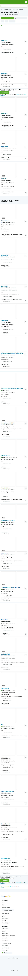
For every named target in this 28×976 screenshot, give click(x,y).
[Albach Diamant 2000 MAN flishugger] (14, 782)
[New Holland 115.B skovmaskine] (14, 645)
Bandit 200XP (4, 73)
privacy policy (19, 94)
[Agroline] (1, 9)
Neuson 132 (4, 757)
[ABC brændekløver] (14, 715)
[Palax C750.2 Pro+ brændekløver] (14, 479)
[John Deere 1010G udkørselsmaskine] (14, 849)
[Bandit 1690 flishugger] (14, 32)
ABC (2, 724)
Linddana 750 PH (5, 255)
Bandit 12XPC (4, 146)
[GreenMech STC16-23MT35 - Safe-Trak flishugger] (14, 578)
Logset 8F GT (4, 286)
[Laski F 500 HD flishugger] (14, 544)
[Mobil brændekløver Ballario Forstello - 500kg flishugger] (14, 344)
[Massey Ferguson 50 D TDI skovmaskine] (14, 414)
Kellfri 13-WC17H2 (5, 455)
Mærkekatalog (5, 937)
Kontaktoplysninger (6, 907)
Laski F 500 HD (4, 553)
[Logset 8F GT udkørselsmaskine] (14, 277)
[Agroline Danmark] (8, 2)
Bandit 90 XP (4, 113)
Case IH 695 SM (5, 688)
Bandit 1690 (4, 40)
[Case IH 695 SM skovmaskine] (14, 680)
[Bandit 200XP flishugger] (14, 64)
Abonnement (5, 92)
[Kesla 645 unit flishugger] (14, 312)
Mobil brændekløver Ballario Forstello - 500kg (12, 353)
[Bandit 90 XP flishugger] (14, 104)
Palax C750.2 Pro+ (5, 488)
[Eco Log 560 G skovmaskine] (14, 611)
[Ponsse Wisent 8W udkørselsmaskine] (14, 815)
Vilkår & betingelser (6, 928)
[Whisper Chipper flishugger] (14, 212)
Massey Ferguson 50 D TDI (7, 423)
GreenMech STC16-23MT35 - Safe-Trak (10, 587)
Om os (3, 902)
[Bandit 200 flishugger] (14, 170)
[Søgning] (26, 6)
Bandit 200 (3, 178)
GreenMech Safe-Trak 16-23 (8, 520)
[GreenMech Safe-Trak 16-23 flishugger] (14, 511)
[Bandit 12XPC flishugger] (14, 137)
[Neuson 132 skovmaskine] (14, 748)
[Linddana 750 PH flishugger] (14, 246)
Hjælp (3, 904)
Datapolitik (4, 931)
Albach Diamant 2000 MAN (7, 791)
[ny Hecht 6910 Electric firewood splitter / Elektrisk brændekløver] (14, 380)
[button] (26, 2)
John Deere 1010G (5, 858)
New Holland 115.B (5, 654)
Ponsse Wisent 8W (5, 823)
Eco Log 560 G (4, 619)
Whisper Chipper (5, 220)
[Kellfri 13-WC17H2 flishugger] (14, 446)
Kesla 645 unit (4, 320)
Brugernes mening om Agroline (8, 935)
